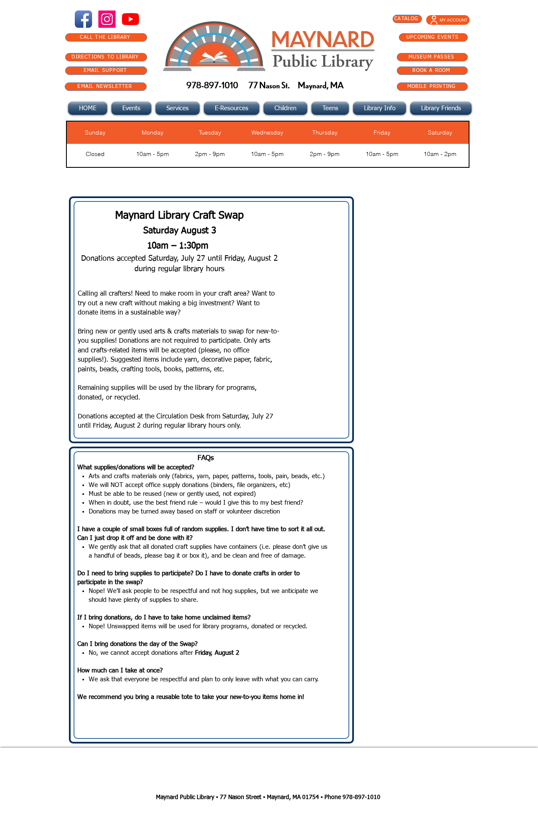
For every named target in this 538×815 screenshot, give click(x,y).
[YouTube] (130, 19)
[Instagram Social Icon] (107, 19)
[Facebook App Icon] (83, 19)
